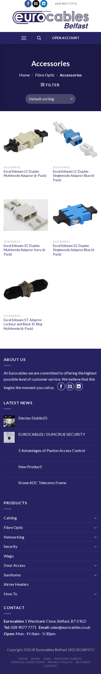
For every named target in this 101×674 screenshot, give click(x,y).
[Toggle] (95, 518)
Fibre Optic (45, 75)
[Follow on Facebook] (28, 3)
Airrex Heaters (16, 584)
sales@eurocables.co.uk (70, 627)
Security (10, 546)
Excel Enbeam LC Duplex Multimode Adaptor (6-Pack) (25, 173)
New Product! (30, 466)
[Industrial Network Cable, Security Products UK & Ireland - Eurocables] (50, 20)
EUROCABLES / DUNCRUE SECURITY (51, 434)
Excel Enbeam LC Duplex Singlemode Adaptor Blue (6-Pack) (74, 175)
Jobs (47, 658)
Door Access (14, 565)
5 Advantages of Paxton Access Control (51, 450)
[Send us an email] (35, 3)
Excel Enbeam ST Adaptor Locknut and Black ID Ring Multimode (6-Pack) (23, 324)
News (35, 658)
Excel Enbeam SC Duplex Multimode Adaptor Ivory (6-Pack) (25, 250)
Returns (83, 662)
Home (24, 75)
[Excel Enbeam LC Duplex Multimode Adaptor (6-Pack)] (26, 141)
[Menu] (24, 38)
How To (10, 593)
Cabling (10, 517)
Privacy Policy (60, 662)
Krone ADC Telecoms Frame (42, 482)
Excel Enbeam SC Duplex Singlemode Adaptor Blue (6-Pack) (74, 250)
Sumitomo (12, 574)
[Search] (39, 38)
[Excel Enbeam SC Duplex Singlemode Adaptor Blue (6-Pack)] (75, 215)
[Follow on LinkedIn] (43, 3)
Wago (9, 556)
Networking (14, 537)
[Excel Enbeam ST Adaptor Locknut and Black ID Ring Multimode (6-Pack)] (26, 289)
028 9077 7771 (24, 627)
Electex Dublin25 (32, 418)
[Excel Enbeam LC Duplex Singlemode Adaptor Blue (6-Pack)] (75, 141)
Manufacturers (67, 658)
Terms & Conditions (28, 662)
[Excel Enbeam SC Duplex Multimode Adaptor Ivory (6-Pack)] (26, 215)
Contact (51, 666)
